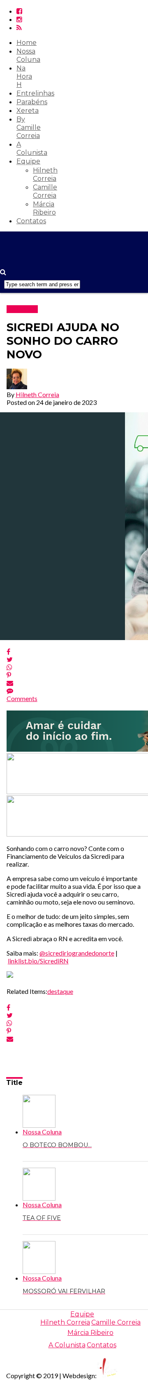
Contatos (31, 221)
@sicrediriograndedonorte (76, 953)
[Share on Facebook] (74, 651)
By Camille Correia (28, 127)
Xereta (27, 111)
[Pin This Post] (74, 675)
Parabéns (31, 102)
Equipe (28, 161)
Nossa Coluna (28, 55)
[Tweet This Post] (74, 659)
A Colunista (31, 148)
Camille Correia (45, 191)
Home (26, 43)
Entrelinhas (35, 93)
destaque (60, 991)
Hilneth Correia (45, 174)
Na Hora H (24, 76)
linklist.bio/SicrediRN (38, 961)
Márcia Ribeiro (44, 208)
